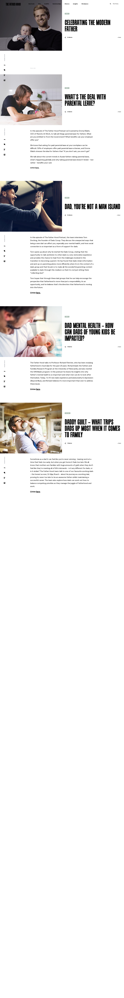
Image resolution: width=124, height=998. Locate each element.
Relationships (57, 4)
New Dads (31, 4)
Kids (39, 4)
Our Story (115, 4)
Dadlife (46, 4)
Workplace (85, 4)
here (38, 389)
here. (37, 168)
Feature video (33, 68)
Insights (75, 4)
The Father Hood (13, 4)
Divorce (67, 4)
